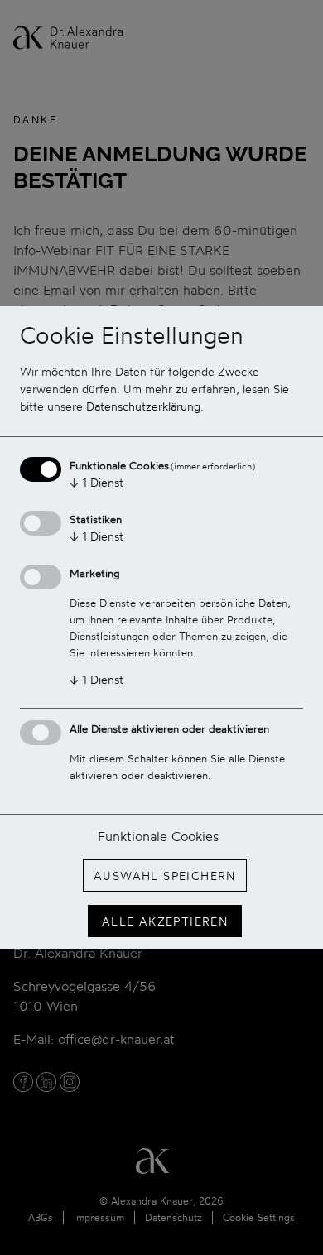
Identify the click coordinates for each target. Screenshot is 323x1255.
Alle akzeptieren (165, 921)
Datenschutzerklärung (143, 406)
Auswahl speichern (165, 875)
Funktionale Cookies (158, 836)
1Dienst (96, 482)
